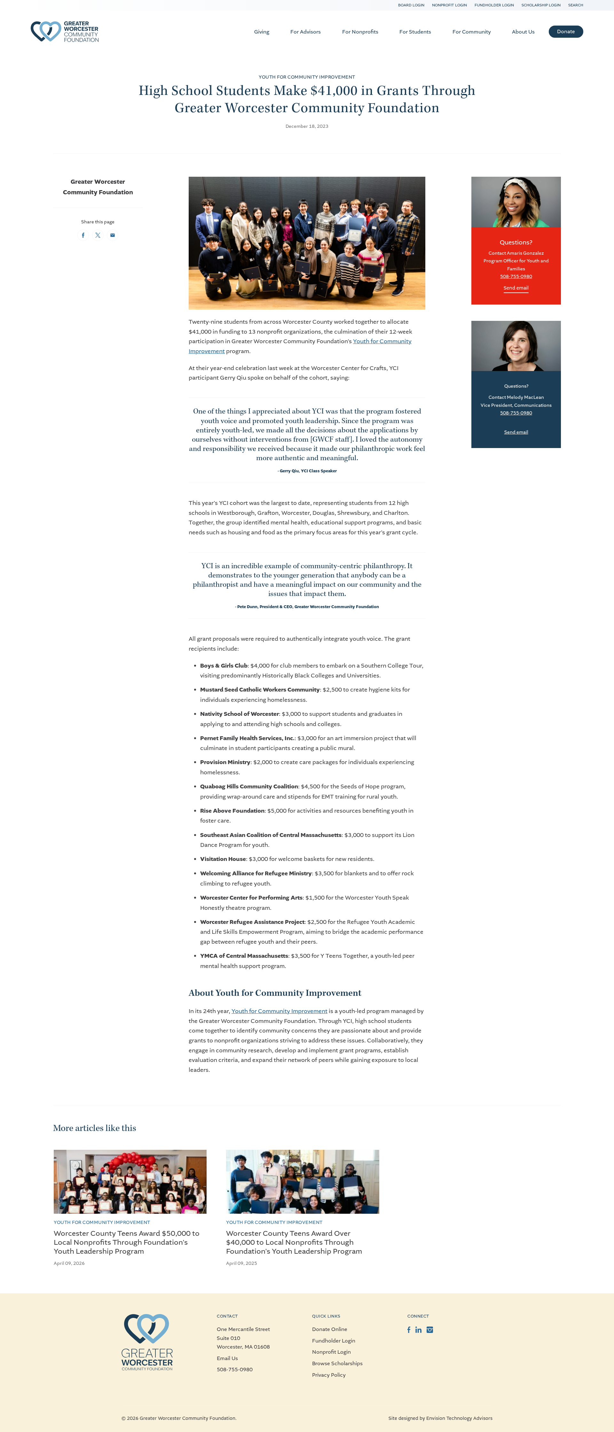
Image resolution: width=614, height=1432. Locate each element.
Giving (261, 31)
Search (575, 5)
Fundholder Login (494, 5)
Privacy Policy (329, 1375)
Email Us (227, 1358)
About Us (523, 31)
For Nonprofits (360, 31)
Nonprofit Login (449, 5)
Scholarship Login (541, 5)
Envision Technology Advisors (459, 1418)
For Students (415, 31)
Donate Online (329, 1329)
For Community (472, 31)
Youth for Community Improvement (279, 1011)
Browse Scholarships (337, 1363)
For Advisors (305, 31)
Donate (566, 31)
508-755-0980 (516, 277)
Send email (516, 288)
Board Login (411, 5)
